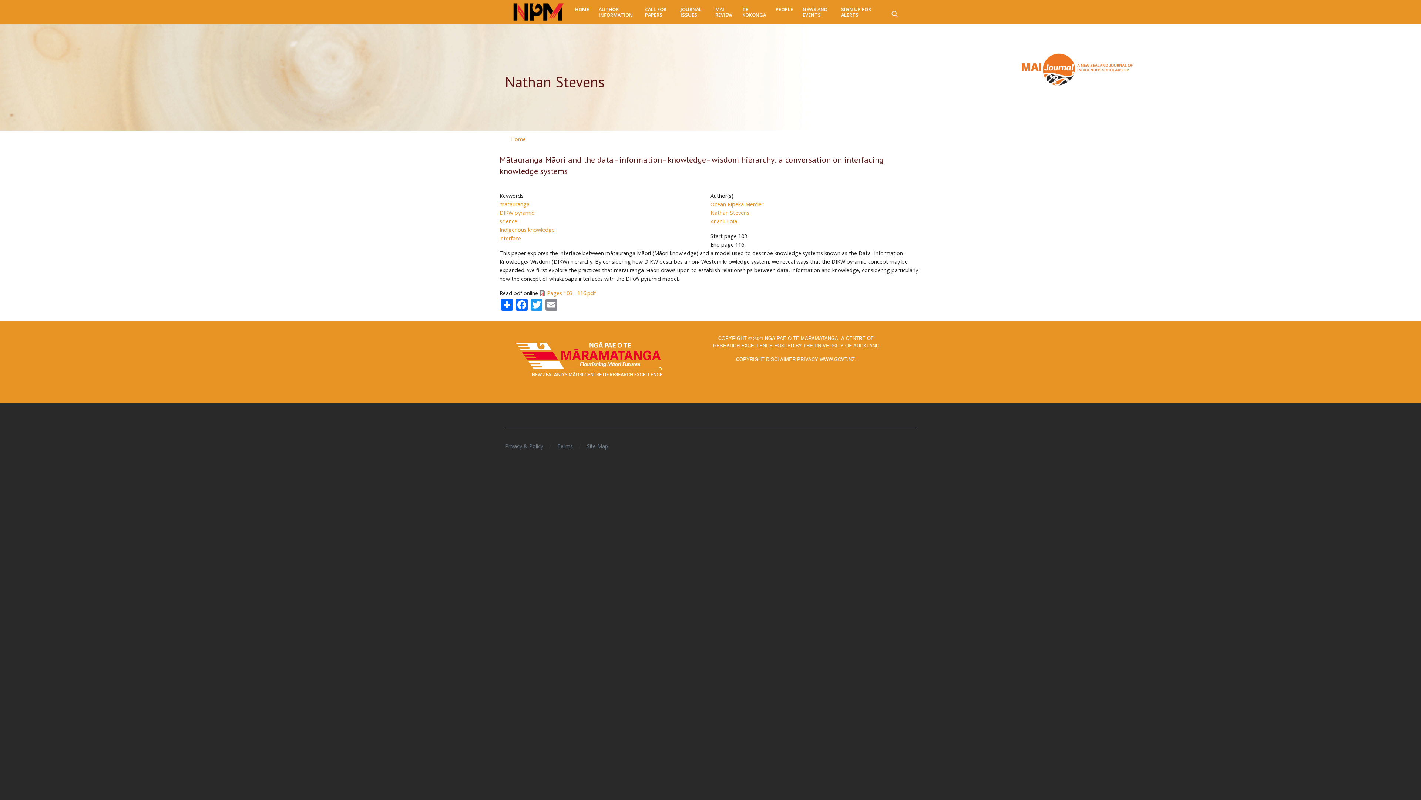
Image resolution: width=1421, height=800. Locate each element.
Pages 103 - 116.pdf (571, 293)
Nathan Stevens (729, 212)
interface (510, 238)
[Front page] (539, 12)
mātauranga (515, 204)
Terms (565, 446)
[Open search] (894, 12)
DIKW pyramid (517, 212)
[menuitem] (582, 9)
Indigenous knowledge (527, 229)
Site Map (597, 446)
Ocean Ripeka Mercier (736, 204)
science (508, 221)
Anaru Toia (723, 221)
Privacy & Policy (524, 446)
